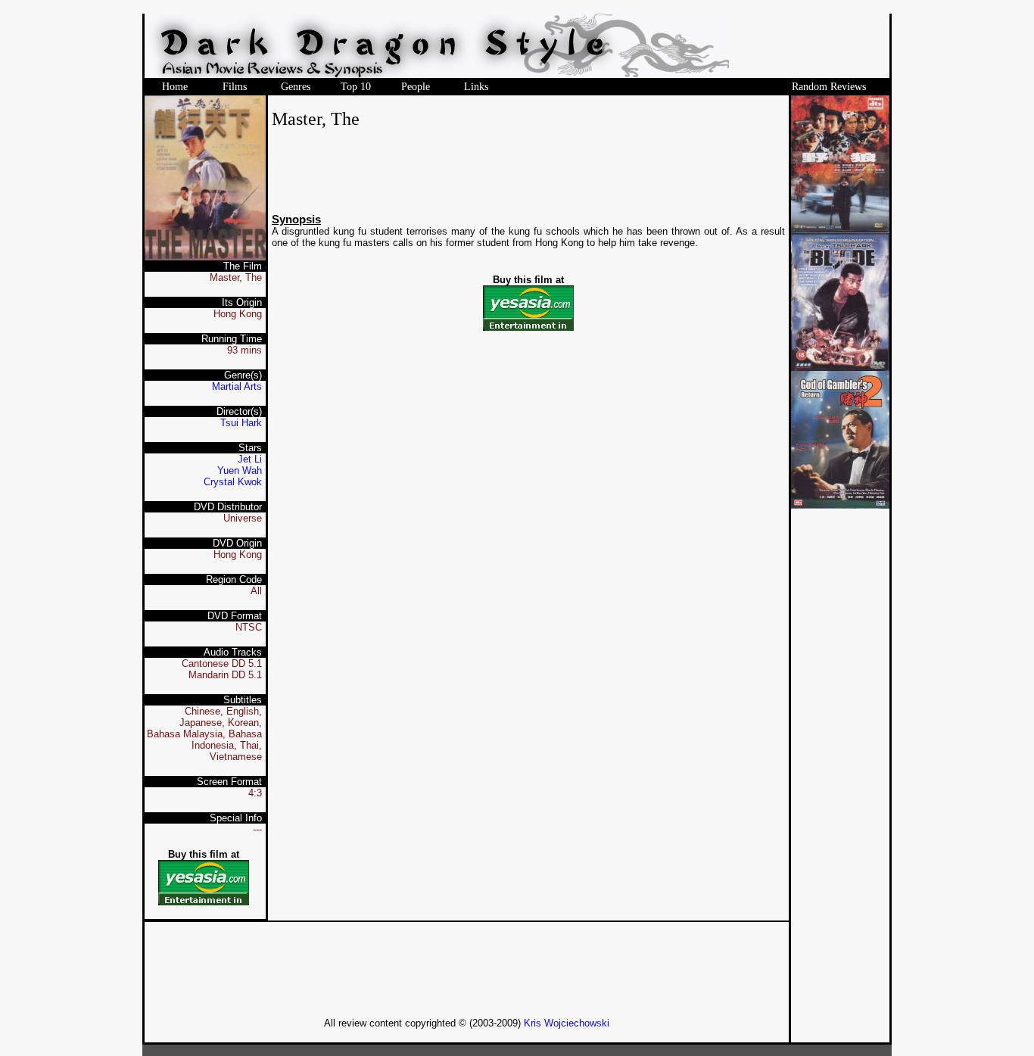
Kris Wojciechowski (566, 1023)
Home (175, 86)
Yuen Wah (239, 470)
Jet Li (250, 459)
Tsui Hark (241, 422)
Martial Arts (237, 386)
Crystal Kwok (233, 482)
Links (476, 86)
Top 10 (356, 86)
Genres (295, 86)
